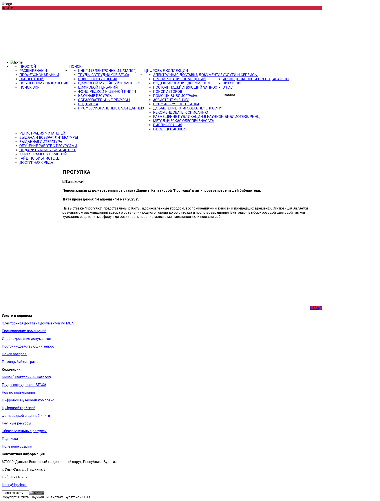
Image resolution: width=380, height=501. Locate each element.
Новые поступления (97, 79)
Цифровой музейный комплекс (109, 83)
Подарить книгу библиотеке (47, 150)
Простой (27, 66)
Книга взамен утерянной (43, 154)
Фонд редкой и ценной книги (107, 91)
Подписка (88, 104)
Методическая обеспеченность (183, 121)
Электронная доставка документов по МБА (38, 323)
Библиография (167, 125)
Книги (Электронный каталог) (107, 71)
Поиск (75, 66)
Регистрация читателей (42, 133)
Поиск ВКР (29, 87)
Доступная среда (36, 162)
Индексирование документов (182, 83)
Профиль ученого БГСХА (176, 104)
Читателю (232, 83)
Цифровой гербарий (98, 87)
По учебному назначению (44, 83)
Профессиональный (39, 75)
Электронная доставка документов (188, 75)
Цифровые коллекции (166, 71)
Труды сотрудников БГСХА (103, 75)
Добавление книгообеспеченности (187, 108)
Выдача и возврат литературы (48, 137)
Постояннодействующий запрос (185, 87)
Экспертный (31, 79)
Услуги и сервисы (240, 75)
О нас (228, 87)
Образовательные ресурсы (104, 100)
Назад (316, 308)
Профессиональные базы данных (111, 108)
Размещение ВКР (169, 129)
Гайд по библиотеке (39, 158)
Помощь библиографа (175, 96)
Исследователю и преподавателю (256, 79)
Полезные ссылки (17, 446)
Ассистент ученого (171, 100)
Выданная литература (40, 142)
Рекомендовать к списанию (180, 112)
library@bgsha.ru (14, 485)
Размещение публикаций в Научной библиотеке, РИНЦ (206, 117)
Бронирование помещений (179, 79)
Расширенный (33, 71)
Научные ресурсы (95, 96)
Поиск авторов (167, 91)
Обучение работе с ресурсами (48, 146)
